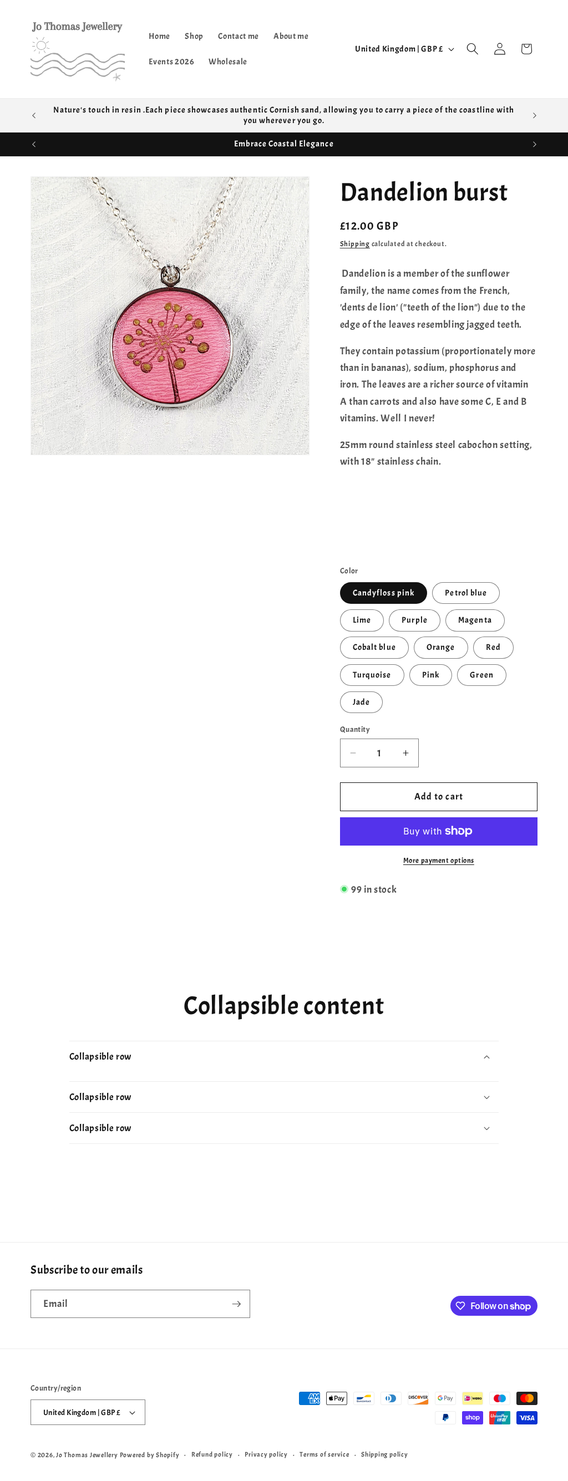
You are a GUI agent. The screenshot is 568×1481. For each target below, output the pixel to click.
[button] (472, 48)
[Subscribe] (236, 1304)
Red (493, 647)
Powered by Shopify (150, 1455)
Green (482, 674)
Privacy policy (266, 1454)
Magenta (475, 619)
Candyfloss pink (384, 592)
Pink (430, 674)
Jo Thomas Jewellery (87, 1455)
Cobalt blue (374, 647)
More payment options (438, 860)
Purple (415, 619)
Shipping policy (384, 1454)
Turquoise (372, 674)
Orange (441, 647)
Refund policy (212, 1454)
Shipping (355, 243)
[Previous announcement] (34, 115)
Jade (361, 702)
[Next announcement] (535, 115)
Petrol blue (466, 592)
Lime (362, 619)
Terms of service (324, 1454)
